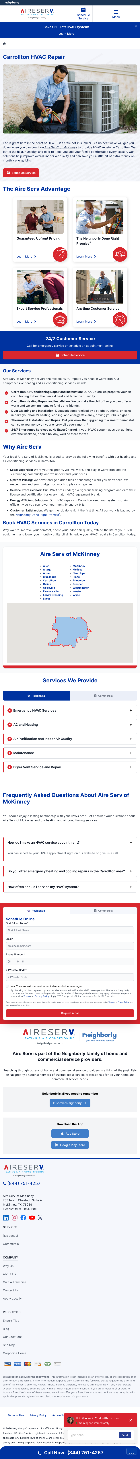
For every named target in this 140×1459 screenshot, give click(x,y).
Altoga (47, 569)
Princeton (79, 580)
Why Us (8, 1266)
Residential (39, 695)
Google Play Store (72, 1145)
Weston (77, 591)
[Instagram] (15, 1218)
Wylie (76, 594)
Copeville (49, 587)
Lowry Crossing (53, 594)
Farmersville (51, 591)
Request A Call (70, 1013)
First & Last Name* (17, 923)
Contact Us (11, 1290)
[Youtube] (32, 1218)
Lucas (46, 598)
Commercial (105, 695)
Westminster (81, 587)
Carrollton (49, 580)
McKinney (79, 565)
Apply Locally (12, 1298)
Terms (27, 996)
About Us (9, 1274)
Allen (46, 565)
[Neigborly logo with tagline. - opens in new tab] (100, 1037)
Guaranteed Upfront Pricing (38, 238)
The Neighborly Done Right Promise (97, 240)
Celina (47, 584)
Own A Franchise (14, 1282)
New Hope (79, 573)
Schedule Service (83, 16)
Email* (9, 938)
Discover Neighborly (67, 1103)
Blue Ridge (49, 576)
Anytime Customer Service (98, 308)
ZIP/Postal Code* (16, 970)
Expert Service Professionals (40, 308)
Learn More (24, 256)
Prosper (78, 584)
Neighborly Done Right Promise (37, 515)
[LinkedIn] (6, 1218)
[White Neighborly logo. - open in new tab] (12, 2)
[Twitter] (41, 1218)
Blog (6, 1329)
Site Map (9, 1345)
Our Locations (12, 1337)
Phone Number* (15, 954)
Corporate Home (14, 1353)
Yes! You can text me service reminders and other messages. (47, 986)
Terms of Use (16, 1415)
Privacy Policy (42, 996)
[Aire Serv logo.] (48, 1037)
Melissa (77, 569)
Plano (76, 576)
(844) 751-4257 (23, 1183)
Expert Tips (11, 1320)
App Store (72, 1133)
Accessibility (60, 1415)
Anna (46, 573)
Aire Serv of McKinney (60, 147)
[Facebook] (23, 1218)
